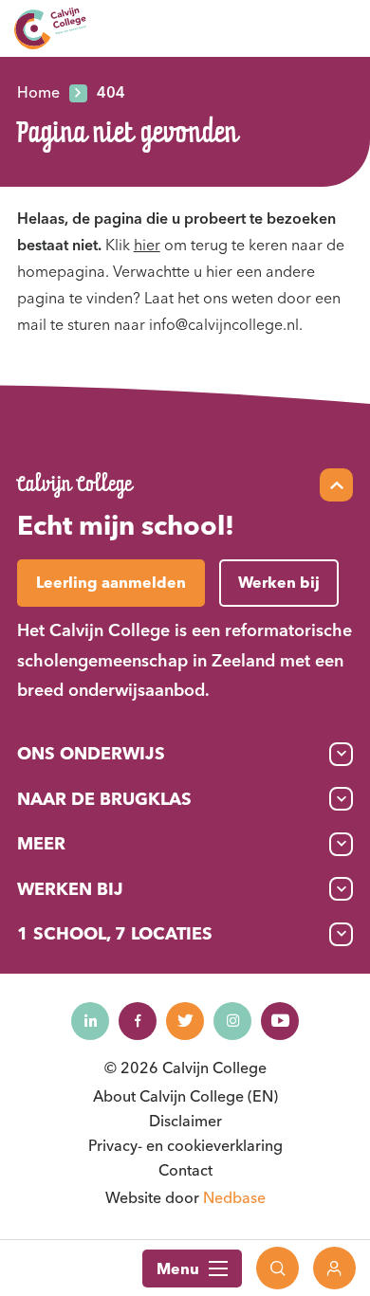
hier (147, 244)
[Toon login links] (334, 1268)
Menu (178, 1268)
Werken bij (70, 889)
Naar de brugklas (104, 799)
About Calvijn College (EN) (185, 1095)
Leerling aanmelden (111, 582)
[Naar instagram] (232, 1021)
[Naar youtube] (280, 1021)
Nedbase (234, 1197)
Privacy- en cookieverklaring (185, 1145)
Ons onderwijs (91, 753)
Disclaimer (185, 1120)
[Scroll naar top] (336, 485)
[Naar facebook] (138, 1021)
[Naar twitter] (185, 1021)
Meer (41, 843)
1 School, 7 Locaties (115, 933)
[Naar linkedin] (90, 1021)
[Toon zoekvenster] (277, 1268)
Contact (185, 1169)
